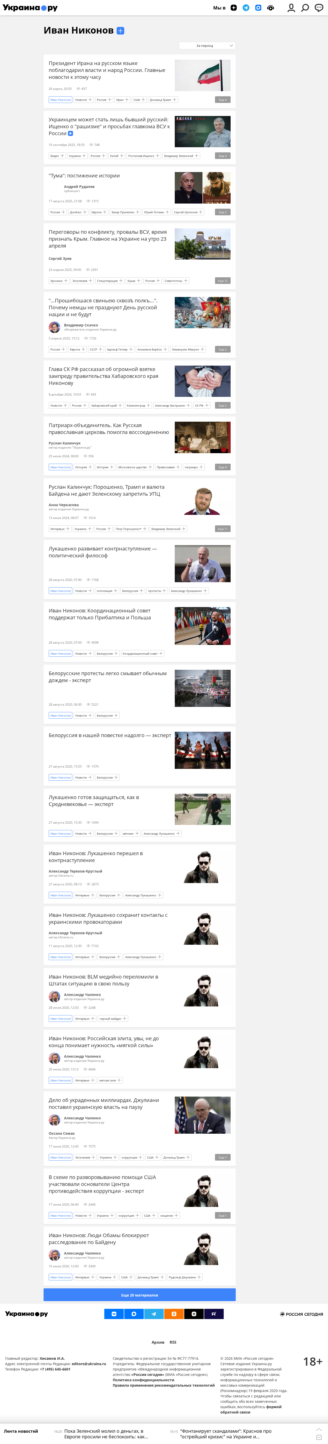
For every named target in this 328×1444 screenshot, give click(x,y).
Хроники (56, 281)
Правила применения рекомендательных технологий (164, 1385)
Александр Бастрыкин (170, 405)
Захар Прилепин (122, 212)
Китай (114, 156)
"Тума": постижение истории (84, 175)
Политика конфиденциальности (143, 1379)
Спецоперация (107, 281)
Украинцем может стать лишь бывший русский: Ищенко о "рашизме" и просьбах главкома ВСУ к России (109, 126)
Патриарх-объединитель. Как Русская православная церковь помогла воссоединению (109, 429)
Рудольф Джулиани (182, 1277)
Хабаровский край (104, 405)
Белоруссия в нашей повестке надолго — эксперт (110, 735)
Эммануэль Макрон (185, 349)
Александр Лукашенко (186, 591)
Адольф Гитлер (117, 349)
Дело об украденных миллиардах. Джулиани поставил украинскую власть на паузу (104, 1103)
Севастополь (173, 281)
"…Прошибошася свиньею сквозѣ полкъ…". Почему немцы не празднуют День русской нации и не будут (103, 307)
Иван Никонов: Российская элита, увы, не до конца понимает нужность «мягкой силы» (104, 1042)
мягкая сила (107, 1080)
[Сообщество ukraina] (134, 1314)
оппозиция (104, 591)
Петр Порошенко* (128, 529)
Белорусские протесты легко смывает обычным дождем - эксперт (108, 677)
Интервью (57, 529)
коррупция (129, 1157)
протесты (154, 591)
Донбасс (75, 212)
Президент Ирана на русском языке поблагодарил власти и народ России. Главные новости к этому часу (107, 70)
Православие (166, 467)
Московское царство (132, 467)
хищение (166, 1215)
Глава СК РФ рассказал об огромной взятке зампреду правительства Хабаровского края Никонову (103, 376)
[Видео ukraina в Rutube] (214, 1314)
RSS (173, 1342)
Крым (131, 281)
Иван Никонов (79, 30)
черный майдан (110, 1019)
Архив (158, 1342)
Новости (81, 100)
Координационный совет (140, 653)
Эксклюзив (80, 281)
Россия (101, 100)
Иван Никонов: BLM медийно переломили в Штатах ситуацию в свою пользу (103, 980)
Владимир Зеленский (178, 156)
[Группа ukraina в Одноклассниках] (174, 1314)
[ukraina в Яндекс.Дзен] (194, 1314)
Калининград (136, 405)
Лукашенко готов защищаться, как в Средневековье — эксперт (94, 801)
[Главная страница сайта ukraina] (30, 7)
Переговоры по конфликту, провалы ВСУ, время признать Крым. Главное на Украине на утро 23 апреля (108, 238)
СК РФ (199, 405)
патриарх (191, 467)
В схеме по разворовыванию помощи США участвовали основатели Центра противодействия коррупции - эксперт (102, 1184)
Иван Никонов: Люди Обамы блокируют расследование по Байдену (99, 1239)
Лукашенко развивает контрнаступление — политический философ (103, 552)
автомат (128, 833)
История (81, 467)
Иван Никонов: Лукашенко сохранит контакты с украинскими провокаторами (108, 918)
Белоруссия (130, 591)
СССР (93, 349)
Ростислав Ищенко (141, 156)
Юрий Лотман (154, 212)
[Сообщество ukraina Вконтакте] (114, 1314)
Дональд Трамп (160, 100)
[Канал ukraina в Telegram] (154, 1314)
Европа (96, 212)
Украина (75, 156)
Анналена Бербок (150, 349)
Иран (120, 100)
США (137, 100)
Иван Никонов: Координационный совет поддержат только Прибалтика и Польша (100, 614)
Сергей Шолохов (185, 212)
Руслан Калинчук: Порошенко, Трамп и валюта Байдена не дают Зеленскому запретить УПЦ (107, 490)
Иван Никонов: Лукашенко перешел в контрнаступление (96, 857)
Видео (54, 156)
